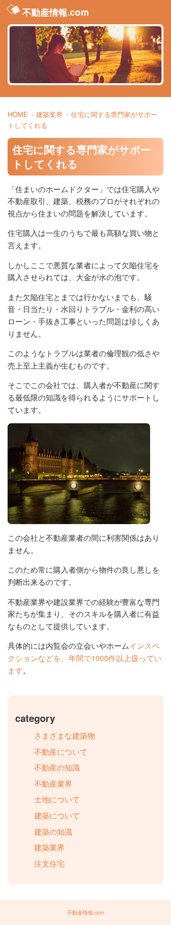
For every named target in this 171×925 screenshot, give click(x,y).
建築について (57, 815)
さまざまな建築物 (64, 735)
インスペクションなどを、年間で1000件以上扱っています (85, 657)
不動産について (60, 751)
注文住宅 (49, 863)
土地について (57, 799)
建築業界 (49, 114)
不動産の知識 (57, 767)
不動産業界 (53, 783)
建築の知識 (53, 831)
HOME (18, 114)
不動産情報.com (55, 12)
